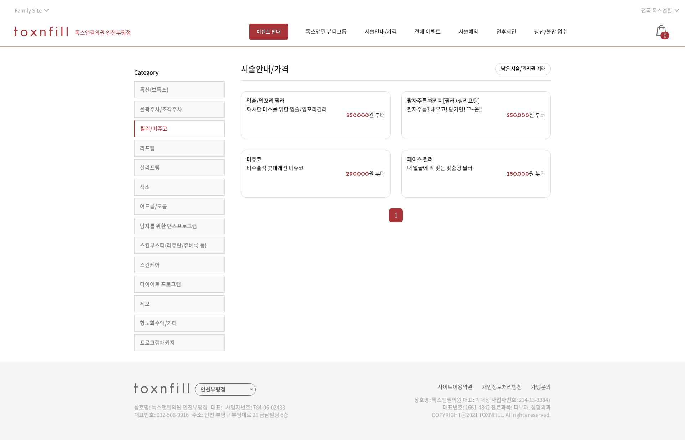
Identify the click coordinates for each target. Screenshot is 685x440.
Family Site (28, 10)
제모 (145, 304)
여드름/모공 (153, 206)
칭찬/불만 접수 (550, 31)
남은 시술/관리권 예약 (523, 68)
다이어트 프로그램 (160, 284)
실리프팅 (150, 167)
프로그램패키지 (157, 343)
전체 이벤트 (428, 31)
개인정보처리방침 (502, 387)
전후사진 (506, 31)
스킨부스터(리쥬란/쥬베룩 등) (173, 245)
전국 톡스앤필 (656, 10)
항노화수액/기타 (158, 323)
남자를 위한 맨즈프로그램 (168, 226)
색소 (145, 187)
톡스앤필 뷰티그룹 (326, 31)
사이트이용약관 (455, 387)
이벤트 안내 (269, 31)
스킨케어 (150, 265)
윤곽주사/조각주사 (161, 109)
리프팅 (147, 148)
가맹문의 (541, 387)
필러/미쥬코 (153, 128)
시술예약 (468, 31)
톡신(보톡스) (154, 89)
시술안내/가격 (381, 31)
